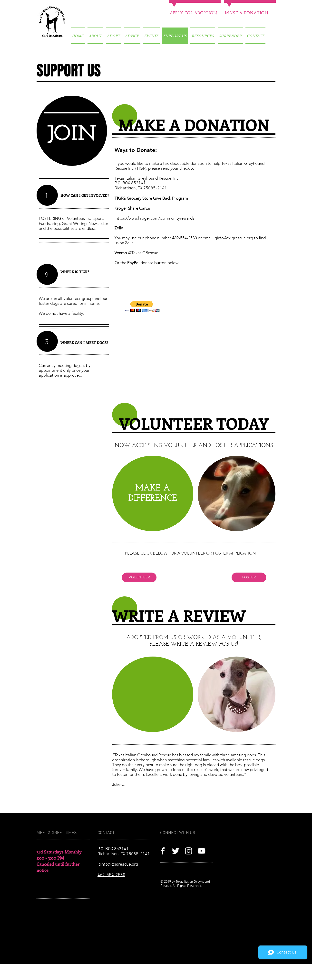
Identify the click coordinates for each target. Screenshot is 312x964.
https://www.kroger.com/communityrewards (155, 218)
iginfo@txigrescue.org (233, 237)
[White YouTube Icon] (201, 851)
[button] (142, 306)
